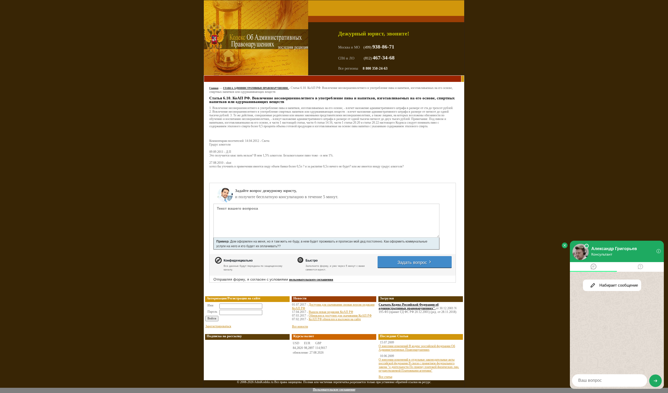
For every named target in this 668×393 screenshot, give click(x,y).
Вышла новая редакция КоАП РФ (331, 312)
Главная (213, 88)
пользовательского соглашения (311, 279)
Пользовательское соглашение (334, 389)
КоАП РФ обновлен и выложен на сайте (335, 319)
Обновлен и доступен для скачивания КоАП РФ (340, 315)
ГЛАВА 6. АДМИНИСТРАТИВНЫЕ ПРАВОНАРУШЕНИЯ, (256, 88)
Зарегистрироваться (218, 326)
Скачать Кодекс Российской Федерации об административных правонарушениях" (409, 306)
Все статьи (385, 377)
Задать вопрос (412, 262)
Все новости (300, 326)
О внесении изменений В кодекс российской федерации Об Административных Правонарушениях (417, 348)
